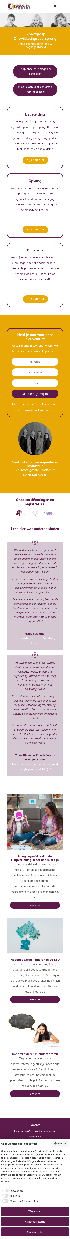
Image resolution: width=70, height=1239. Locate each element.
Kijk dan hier (35, 160)
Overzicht (61, 1143)
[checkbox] (12, 1191)
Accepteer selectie (35, 1221)
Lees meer (35, 905)
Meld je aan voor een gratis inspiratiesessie (35, 89)
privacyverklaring (40, 404)
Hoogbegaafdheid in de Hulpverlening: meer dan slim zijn (35, 858)
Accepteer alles (35, 1232)
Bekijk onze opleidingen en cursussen (35, 71)
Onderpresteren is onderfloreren (35, 1054)
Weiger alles (35, 1211)
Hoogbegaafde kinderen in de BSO (35, 960)
